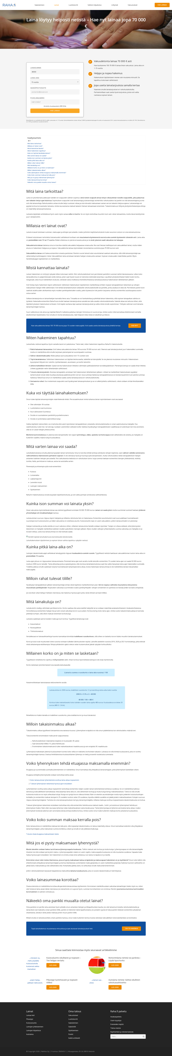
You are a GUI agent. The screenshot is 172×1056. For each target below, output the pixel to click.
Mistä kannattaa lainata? (35, 148)
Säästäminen (73, 1023)
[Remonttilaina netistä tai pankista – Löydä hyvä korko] (97, 965)
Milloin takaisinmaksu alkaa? (36, 170)
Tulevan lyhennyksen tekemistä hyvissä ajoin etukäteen (51, 784)
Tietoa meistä (115, 1028)
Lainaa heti (30, 1015)
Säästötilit (72, 1027)
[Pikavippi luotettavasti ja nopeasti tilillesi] (34, 987)
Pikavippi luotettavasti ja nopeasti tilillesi (61, 981)
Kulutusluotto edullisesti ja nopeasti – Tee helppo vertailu (63, 959)
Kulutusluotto (31, 1023)
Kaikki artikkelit (74, 1038)
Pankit (70, 1034)
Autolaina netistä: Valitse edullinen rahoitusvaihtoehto (124, 981)
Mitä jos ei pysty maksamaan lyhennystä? (41, 177)
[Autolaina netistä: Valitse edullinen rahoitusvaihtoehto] (97, 987)
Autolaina (29, 1034)
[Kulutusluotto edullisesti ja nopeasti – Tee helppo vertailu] (34, 965)
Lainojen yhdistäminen (34, 1027)
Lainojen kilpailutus (33, 1030)
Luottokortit (73, 1019)
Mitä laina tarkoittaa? (34, 143)
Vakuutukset (73, 1015)
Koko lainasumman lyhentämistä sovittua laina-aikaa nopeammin (54, 780)
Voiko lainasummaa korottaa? (37, 180)
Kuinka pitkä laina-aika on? (36, 160)
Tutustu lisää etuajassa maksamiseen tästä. (42, 834)
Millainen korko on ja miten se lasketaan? (40, 168)
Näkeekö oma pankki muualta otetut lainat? (41, 182)
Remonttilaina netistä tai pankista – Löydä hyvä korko (124, 959)
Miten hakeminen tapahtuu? (36, 151)
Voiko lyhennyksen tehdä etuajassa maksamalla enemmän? (46, 173)
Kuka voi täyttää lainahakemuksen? (38, 153)
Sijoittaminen (73, 1030)
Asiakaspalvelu (115, 1017)
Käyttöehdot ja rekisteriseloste (121, 1032)
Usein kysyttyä (115, 1020)
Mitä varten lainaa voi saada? (37, 156)
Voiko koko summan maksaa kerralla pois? (41, 175)
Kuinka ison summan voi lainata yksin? (39, 158)
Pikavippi (29, 1019)
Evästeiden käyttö (117, 1024)
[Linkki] (9, 5)
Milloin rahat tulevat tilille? (35, 163)
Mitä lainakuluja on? (33, 165)
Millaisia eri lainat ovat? (35, 146)
